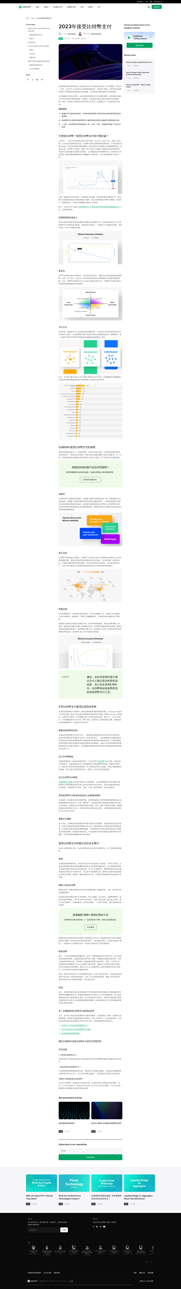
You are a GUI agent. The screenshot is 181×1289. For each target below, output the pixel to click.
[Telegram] (100, 1226)
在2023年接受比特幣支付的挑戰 (38, 46)
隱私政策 (57, 1273)
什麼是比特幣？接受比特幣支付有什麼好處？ (39, 30)
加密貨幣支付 (83, 207)
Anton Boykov (72, 33)
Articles (129, 66)
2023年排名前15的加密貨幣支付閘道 (76, 1029)
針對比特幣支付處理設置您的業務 (39, 61)
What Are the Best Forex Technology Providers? (70, 1197)
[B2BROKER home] (25, 7)
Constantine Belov (96, 33)
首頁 (27, 18)
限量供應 (32, 57)
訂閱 (64, 1230)
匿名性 (31, 38)
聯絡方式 (142, 1273)
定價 (151, 1)
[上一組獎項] (147, 1262)
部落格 (90, 7)
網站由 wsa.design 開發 (146, 1281)
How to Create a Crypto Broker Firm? (139, 62)
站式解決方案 (57, 7)
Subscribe (91, 1157)
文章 (32, 18)
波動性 (31, 50)
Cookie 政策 (47, 1273)
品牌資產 (150, 1273)
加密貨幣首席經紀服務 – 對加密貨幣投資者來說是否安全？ (106, 1197)
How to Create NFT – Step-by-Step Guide (138, 86)
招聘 (135, 1273)
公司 (98, 7)
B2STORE (157, 1)
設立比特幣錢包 (34, 69)
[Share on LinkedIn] (37, 79)
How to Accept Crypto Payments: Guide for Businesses (138, 73)
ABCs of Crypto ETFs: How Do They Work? (39, 1197)
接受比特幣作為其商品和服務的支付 (105, 207)
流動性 (46, 7)
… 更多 (70, 1281)
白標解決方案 (71, 7)
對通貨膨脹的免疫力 (36, 35)
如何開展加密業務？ (67, 1123)
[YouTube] (104, 1226)
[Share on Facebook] (28, 79)
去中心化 (32, 42)
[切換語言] (149, 7)
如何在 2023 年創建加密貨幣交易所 (106, 1123)
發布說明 (139, 1)
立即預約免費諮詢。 (90, 480)
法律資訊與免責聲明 (34, 1273)
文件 (146, 1)
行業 (81, 7)
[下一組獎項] (151, 1262)
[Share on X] (32, 79)
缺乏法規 (32, 54)
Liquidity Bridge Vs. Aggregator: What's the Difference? (138, 1197)
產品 (37, 7)
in (97, 1226)
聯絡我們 (157, 7)
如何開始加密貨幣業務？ (71, 1033)
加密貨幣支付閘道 (66, 782)
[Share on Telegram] (42, 79)
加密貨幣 (101, 761)
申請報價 (90, 927)
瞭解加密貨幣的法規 (36, 65)
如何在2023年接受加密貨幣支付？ (75, 1025)
